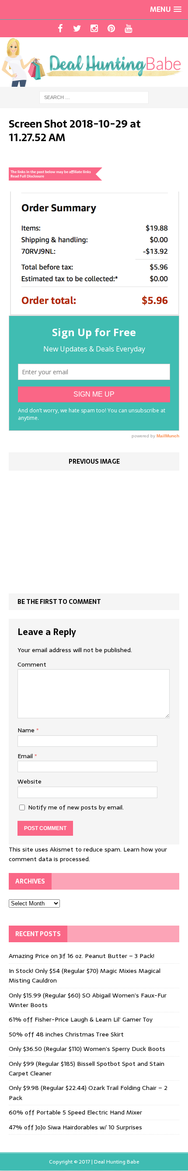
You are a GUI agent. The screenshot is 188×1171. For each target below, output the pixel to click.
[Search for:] (94, 97)
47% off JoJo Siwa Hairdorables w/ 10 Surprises (75, 1127)
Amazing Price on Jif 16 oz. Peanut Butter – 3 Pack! (81, 956)
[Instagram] (94, 28)
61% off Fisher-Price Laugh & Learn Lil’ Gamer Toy (81, 1019)
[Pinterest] (111, 28)
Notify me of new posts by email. (76, 807)
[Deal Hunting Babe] (94, 62)
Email (26, 756)
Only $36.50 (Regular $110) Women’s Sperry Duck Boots (87, 1049)
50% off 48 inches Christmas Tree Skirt (66, 1034)
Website (29, 781)
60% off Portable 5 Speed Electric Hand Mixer (75, 1112)
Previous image (94, 461)
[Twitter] (77, 28)
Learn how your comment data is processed (88, 854)
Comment (31, 664)
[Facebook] (60, 28)
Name (26, 730)
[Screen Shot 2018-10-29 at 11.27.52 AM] (94, 311)
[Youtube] (128, 28)
